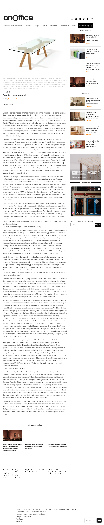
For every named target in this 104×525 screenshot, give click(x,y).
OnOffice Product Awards (12, 25)
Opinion (44, 25)
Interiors (28, 25)
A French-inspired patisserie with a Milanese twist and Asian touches (57, 445)
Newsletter (27, 509)
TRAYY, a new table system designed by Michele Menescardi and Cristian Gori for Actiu (57, 472)
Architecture (20, 512)
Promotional (20, 524)
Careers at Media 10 (38, 514)
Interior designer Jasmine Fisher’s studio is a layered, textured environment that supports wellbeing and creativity (12, 447)
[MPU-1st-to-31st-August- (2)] (85, 167)
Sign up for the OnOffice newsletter (81, 221)
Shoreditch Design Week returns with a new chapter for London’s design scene (34, 446)
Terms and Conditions (39, 512)
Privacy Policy (36, 509)
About (74, 25)
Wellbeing (19, 519)
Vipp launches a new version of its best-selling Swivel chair (34, 471)
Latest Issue (64, 25)
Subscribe (94, 19)
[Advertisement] (86, 250)
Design (36, 25)
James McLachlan (13, 99)
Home (18, 509)
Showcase (53, 25)
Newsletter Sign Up (85, 25)
